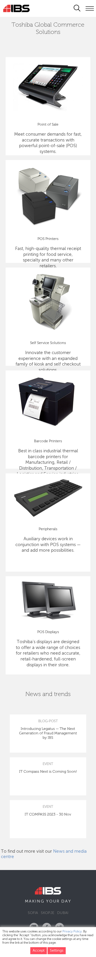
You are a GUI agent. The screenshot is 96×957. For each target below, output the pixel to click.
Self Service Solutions (48, 343)
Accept (39, 951)
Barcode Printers (48, 441)
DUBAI (62, 913)
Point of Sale (48, 125)
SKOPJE (47, 913)
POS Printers (48, 239)
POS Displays (48, 632)
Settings (56, 951)
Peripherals (48, 529)
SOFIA (33, 913)
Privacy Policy (72, 931)
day (66, 901)
